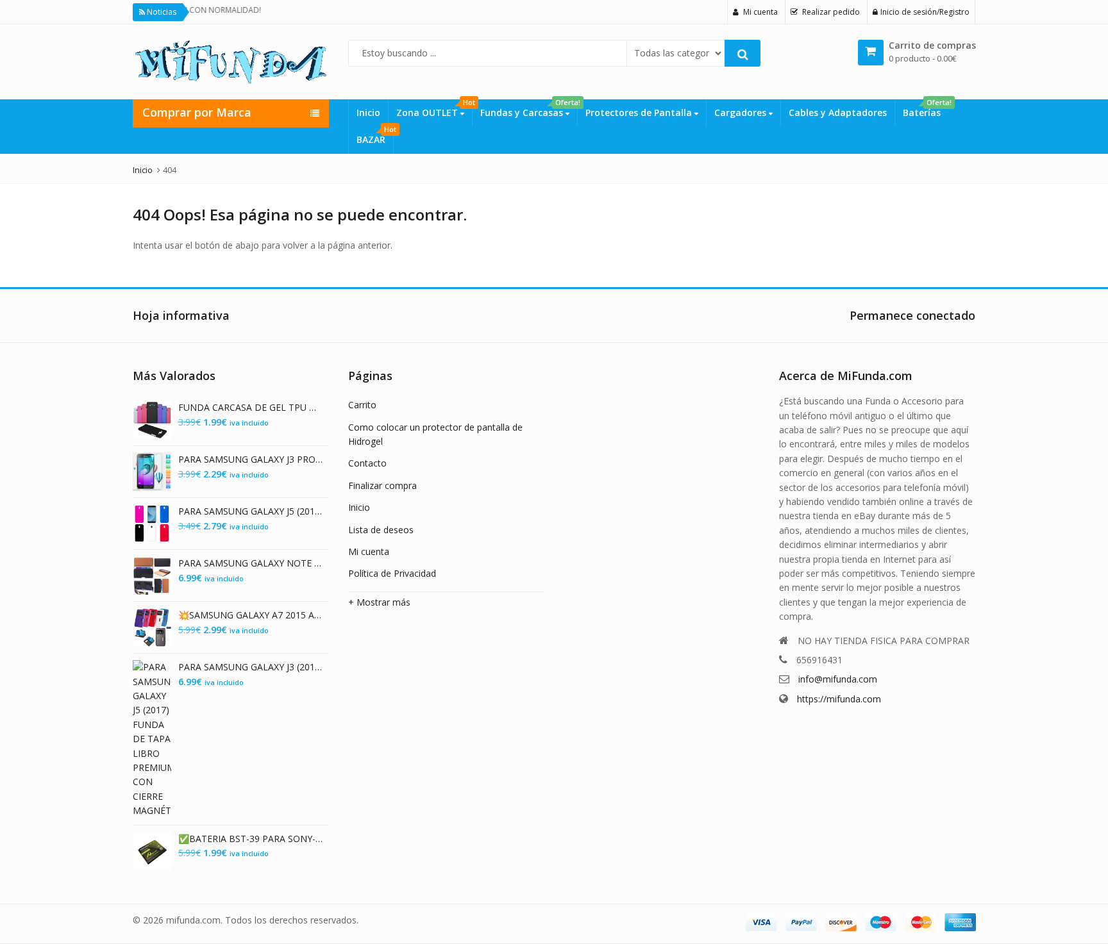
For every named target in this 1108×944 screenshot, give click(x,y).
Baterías (925, 109)
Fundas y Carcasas (528, 109)
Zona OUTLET (434, 109)
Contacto (367, 463)
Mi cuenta (368, 551)
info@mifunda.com (837, 679)
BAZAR (375, 135)
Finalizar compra (382, 485)
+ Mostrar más (379, 602)
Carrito (362, 405)
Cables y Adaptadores (838, 112)
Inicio (368, 112)
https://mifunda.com (839, 699)
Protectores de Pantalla (639, 112)
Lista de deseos (381, 530)
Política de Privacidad (392, 573)
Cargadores (741, 112)
